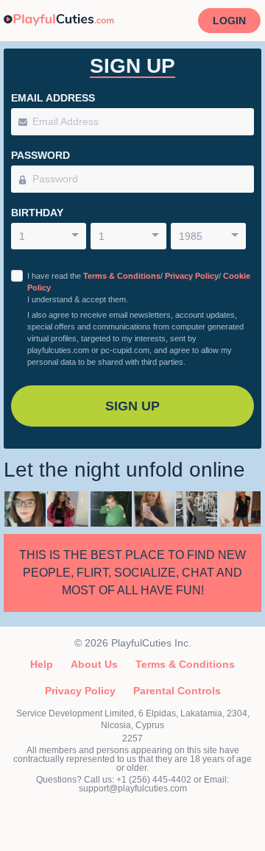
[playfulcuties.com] (59, 20)
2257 (132, 738)
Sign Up (132, 406)
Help (41, 664)
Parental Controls (177, 691)
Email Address (53, 98)
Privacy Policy (192, 275)
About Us (94, 664)
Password (40, 155)
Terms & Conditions (121, 275)
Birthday (37, 212)
